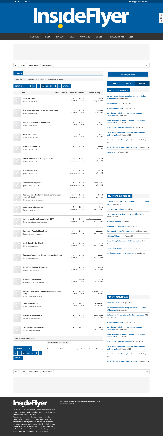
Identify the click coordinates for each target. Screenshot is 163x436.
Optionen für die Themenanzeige (58, 342)
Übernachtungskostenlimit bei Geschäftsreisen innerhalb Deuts (42, 196)
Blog (113, 83)
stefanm (99, 231)
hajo (35, 210)
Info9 (36, 137)
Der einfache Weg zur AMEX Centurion (120, 253)
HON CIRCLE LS (97, 291)
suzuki (100, 122)
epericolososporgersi (40, 222)
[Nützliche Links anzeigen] (147, 65)
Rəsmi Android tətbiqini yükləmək (119, 128)
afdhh (100, 146)
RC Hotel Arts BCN (30, 170)
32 (43, 86)
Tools (128, 83)
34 (51, 86)
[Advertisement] (128, 173)
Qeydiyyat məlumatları (115, 108)
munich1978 (40, 282)
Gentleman (39, 200)
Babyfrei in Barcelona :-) (32, 315)
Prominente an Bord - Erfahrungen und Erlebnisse (125, 214)
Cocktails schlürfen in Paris (33, 327)
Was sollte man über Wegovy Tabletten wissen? (123, 140)
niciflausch (40, 234)
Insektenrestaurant (30, 303)
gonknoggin (38, 296)
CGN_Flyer (98, 315)
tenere (36, 258)
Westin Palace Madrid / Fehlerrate (36, 122)
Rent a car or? (112, 152)
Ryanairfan (37, 186)
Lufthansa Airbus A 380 (115, 236)
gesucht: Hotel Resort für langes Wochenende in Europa (42, 292)
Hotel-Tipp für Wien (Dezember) (35, 267)
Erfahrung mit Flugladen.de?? (117, 226)
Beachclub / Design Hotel (33, 243)
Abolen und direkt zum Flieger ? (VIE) (38, 158)
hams (36, 246)
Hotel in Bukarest (30, 134)
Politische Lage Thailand (115, 209)
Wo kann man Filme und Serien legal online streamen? (126, 315)
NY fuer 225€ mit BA (114, 221)
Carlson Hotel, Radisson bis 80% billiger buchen (124, 241)
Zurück (19, 86)
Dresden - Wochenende (32, 279)
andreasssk (98, 183)
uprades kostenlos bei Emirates (118, 248)
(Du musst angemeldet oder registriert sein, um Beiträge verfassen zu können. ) (75, 349)
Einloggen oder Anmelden (139, 2)
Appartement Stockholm (33, 207)
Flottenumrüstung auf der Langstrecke (121, 231)
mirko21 (36, 113)
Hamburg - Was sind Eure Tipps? (35, 231)
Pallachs (36, 270)
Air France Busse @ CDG (32, 183)
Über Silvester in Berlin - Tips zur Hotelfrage (40, 110)
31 (38, 86)
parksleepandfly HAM (31, 146)
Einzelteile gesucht (114, 103)
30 (34, 86)
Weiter (66, 86)
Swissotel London (30, 98)
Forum (142, 83)
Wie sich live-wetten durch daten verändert (122, 147)
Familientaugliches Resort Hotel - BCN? (38, 219)
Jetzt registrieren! (128, 74)
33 (47, 86)
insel (101, 327)
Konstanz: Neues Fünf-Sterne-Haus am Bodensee (42, 255)
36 (59, 86)
